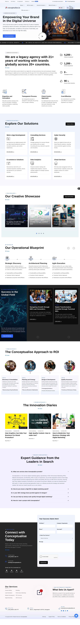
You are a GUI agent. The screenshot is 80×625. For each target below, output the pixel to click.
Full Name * (41, 523)
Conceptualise (24, 616)
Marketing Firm (57, 219)
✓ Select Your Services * (44, 535)
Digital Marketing (8, 597)
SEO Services (19, 597)
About (21, 5)
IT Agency (9, 217)
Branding (18, 590)
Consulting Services (37, 135)
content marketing (32, 430)
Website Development (9, 595)
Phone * (41, 529)
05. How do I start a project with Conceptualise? (25, 500)
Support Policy (52, 616)
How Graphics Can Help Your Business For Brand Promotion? (16, 435)
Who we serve (24, 10)
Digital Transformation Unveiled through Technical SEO (15, 222)
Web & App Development (16, 135)
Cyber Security (59, 135)
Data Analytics (35, 159)
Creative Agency (34, 219)
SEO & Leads (30, 5)
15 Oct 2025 (23, 427)
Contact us (27, 1)
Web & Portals (52, 5)
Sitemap (44, 616)
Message (41, 541)
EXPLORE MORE (10, 176)
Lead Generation (8, 592)
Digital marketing (56, 430)
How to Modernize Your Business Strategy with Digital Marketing (61, 435)
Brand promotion (8, 430)
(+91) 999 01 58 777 (13, 556)
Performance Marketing (21, 592)
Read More (7, 440)
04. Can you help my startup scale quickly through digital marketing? (31, 496)
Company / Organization (62, 523)
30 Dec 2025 (47, 427)
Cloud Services (60, 159)
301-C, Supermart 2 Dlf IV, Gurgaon (40, 609)
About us (7, 1)
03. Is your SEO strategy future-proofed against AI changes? (29, 493)
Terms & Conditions (62, 616)
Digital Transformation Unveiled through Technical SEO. (65, 309)
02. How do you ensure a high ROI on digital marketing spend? (29, 489)
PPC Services (19, 595)
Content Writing (8, 590)
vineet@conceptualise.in (14, 562)
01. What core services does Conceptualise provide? (26, 471)
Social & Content (41, 5)
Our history (13, 1)
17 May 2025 (71, 427)
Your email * (59, 529)
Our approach (20, 1)
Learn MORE (32, 319)
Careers (34, 1)
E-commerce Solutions (15, 159)
